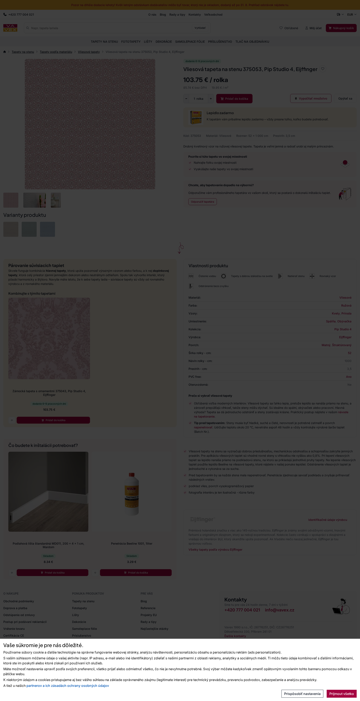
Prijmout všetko (341, 694)
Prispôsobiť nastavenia (302, 694)
